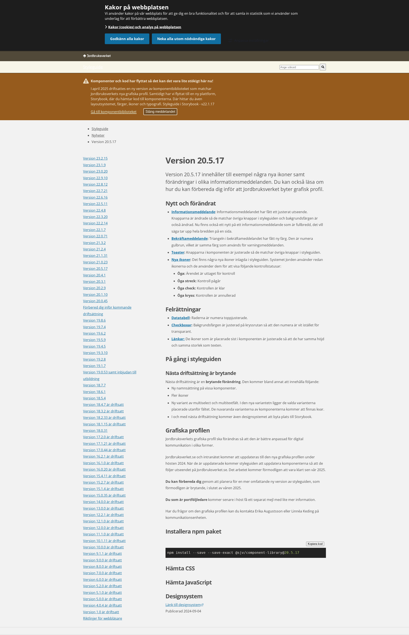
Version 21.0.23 (95, 262)
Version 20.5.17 (95, 268)
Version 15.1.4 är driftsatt (103, 488)
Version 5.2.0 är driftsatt (102, 586)
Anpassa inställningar (251, 40)
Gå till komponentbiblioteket (114, 111)
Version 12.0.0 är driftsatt (103, 527)
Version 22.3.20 (95, 216)
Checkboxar (181, 325)
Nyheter (98, 135)
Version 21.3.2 (94, 242)
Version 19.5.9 (94, 339)
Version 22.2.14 (95, 223)
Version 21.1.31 (95, 255)
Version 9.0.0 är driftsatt (102, 560)
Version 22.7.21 (95, 190)
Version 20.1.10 (95, 294)
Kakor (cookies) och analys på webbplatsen (144, 27)
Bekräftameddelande (189, 238)
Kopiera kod (315, 543)
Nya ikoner (180, 259)
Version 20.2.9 (94, 288)
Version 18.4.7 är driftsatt (103, 404)
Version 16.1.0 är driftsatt (103, 463)
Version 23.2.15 (95, 158)
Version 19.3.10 (95, 352)
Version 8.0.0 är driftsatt (102, 566)
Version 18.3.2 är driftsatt (103, 411)
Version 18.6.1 (94, 391)
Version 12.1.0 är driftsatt (103, 521)
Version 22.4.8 (94, 210)
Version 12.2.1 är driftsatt (103, 514)
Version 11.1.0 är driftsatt (103, 534)
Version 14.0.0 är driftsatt (103, 501)
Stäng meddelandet (160, 111)
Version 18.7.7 (94, 385)
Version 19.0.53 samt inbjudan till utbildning (109, 375)
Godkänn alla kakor (127, 38)
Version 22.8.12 (95, 184)
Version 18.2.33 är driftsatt (104, 417)
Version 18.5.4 (94, 398)
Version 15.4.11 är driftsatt (104, 476)
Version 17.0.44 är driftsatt (104, 450)
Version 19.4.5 (94, 346)
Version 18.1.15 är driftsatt (104, 424)
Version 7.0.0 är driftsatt (102, 573)
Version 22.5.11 (95, 203)
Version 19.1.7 (94, 365)
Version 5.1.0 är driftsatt (102, 592)
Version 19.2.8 (94, 359)
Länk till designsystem (185, 604)
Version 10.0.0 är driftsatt (103, 547)
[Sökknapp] (323, 67)
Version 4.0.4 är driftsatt (102, 605)
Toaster (177, 252)
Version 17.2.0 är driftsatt (103, 437)
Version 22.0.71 (95, 236)
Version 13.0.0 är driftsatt (103, 508)
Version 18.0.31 (95, 430)
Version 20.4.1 (94, 275)
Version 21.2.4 (94, 249)
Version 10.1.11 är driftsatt (104, 540)
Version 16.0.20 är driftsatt (104, 469)
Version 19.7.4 (94, 327)
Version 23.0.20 (95, 171)
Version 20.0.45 (95, 301)
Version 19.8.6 (94, 320)
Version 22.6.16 (95, 197)
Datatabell (180, 317)
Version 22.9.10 (95, 178)
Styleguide (93, 67)
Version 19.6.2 (94, 333)
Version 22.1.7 (94, 229)
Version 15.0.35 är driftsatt (104, 495)
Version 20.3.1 (94, 281)
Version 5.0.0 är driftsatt (102, 599)
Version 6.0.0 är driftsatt (102, 579)
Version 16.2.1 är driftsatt (103, 456)
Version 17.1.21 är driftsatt (104, 443)
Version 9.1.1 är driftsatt (102, 553)
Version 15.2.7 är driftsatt (103, 482)
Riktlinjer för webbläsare (102, 618)
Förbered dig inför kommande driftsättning (107, 310)
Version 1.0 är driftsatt (101, 612)
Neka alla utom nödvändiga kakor (186, 38)
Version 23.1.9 (94, 165)
